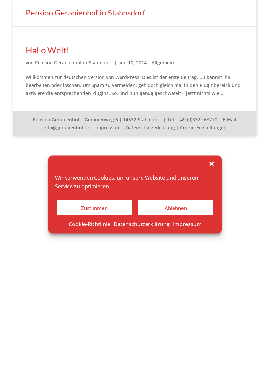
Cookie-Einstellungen (203, 127)
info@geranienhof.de (66, 127)
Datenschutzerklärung (142, 224)
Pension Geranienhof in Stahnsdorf (74, 62)
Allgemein (163, 62)
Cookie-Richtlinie (89, 224)
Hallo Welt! (47, 50)
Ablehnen (176, 207)
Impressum (187, 224)
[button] (211, 164)
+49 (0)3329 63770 (197, 119)
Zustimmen (94, 207)
